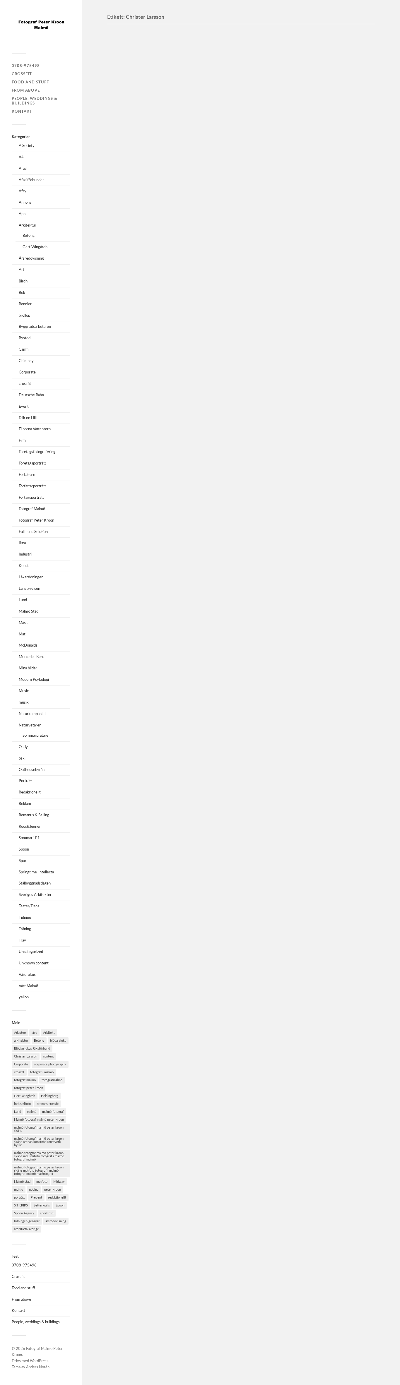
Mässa (24, 623)
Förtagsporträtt (31, 497)
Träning (25, 929)
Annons (25, 202)
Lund (23, 600)
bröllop (24, 315)
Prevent (36, 1197)
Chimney (26, 361)
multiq (18, 1189)
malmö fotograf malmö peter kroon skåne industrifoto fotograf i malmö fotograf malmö (39, 1156)
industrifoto (22, 1103)
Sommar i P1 (29, 838)
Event (24, 406)
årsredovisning (55, 1221)
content (48, 1056)
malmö (31, 1111)
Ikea (22, 543)
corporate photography (50, 1064)
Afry (22, 191)
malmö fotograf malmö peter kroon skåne (39, 1129)
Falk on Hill (28, 418)
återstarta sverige (26, 1229)
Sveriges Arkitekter (35, 895)
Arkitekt (49, 1032)
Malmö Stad (28, 611)
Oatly (23, 747)
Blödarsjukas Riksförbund (32, 1048)
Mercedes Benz (32, 657)
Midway (59, 1181)
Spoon (24, 849)
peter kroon (52, 1189)
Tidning (25, 917)
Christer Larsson (25, 1056)
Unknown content (34, 963)
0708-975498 (26, 66)
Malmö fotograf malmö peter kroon (39, 1119)
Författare (27, 474)
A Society (27, 146)
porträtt (19, 1197)
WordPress (39, 1361)
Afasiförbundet (31, 180)
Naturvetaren (30, 725)
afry (34, 1032)
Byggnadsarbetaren (35, 326)
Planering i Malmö (139, 119)
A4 (21, 157)
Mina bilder (28, 668)
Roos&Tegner (30, 826)
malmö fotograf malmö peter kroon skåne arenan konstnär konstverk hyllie (39, 1142)
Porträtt (25, 781)
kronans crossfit (48, 1103)
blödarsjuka (58, 1040)
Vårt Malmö (28, 986)
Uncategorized (31, 952)
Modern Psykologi (34, 679)
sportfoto (46, 1213)
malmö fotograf (53, 1111)
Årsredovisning (31, 258)
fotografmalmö (52, 1080)
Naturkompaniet (32, 714)
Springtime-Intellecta (36, 872)
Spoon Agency (24, 1213)
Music (24, 691)
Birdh (23, 281)
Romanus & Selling (34, 815)
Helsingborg (49, 1096)
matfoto (41, 1181)
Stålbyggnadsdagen (35, 883)
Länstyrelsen (29, 588)
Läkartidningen (31, 577)
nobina (33, 1189)
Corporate (27, 372)
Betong (29, 235)
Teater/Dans (29, 906)
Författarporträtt (32, 486)
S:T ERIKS (21, 1205)
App (22, 214)
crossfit (25, 383)
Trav (22, 940)
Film (22, 440)
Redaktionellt (30, 792)
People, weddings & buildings (36, 1322)
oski (22, 758)
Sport (23, 861)
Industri (25, 554)
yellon (24, 997)
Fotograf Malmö (32, 509)
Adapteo (20, 1032)
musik (24, 702)
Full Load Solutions (34, 532)
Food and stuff (30, 82)
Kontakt (22, 111)
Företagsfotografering (37, 452)
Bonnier (25, 304)
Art (21, 270)
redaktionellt (57, 1197)
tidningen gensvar (27, 1221)
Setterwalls (42, 1205)
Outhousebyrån (32, 770)
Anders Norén (37, 1367)
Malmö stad (22, 1181)
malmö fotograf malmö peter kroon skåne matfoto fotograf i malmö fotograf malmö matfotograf (39, 1170)
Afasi (23, 168)
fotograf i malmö (42, 1072)
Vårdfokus (27, 974)
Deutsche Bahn (31, 395)
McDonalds (28, 645)
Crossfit (22, 74)
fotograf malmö (25, 1080)
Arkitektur (27, 225)
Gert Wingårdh (35, 247)
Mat (22, 634)
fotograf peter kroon (28, 1088)
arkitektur (21, 1040)
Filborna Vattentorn (35, 429)
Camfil (24, 349)
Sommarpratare (35, 735)
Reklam (25, 803)
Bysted (24, 338)
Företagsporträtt (32, 463)
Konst (24, 566)
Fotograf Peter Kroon (36, 520)
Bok (22, 292)
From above (26, 90)
